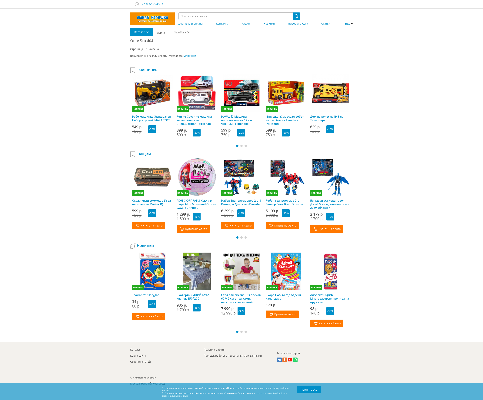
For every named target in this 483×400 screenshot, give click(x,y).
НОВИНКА (138, 109)
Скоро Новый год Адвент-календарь (284, 296)
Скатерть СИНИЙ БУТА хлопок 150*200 (193, 296)
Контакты (222, 23)
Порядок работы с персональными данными (233, 355)
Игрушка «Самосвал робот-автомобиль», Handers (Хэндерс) (285, 120)
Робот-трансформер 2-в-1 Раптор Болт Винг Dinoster (284, 202)
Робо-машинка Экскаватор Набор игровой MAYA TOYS (151, 118)
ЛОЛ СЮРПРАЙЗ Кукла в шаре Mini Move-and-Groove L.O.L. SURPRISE (196, 204)
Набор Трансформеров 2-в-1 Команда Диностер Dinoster (241, 202)
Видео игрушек (298, 23)
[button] (237, 146)
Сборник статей (140, 361)
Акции (246, 23)
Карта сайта (138, 355)
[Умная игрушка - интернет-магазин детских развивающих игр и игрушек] (152, 18)
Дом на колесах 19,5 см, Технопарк (327, 118)
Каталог (135, 349)
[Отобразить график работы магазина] (137, 4)
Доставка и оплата (190, 23)
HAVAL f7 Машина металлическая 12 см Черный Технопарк (236, 120)
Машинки (189, 56)
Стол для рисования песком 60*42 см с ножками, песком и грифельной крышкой (241, 298)
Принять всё (309, 389)
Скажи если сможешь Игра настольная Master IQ (151, 202)
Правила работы (214, 349)
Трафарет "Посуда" (145, 295)
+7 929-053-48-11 (152, 4)
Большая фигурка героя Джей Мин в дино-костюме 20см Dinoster (329, 204)
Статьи (325, 23)
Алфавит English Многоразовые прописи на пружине (329, 298)
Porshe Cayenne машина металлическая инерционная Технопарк (194, 120)
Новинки (269, 23)
